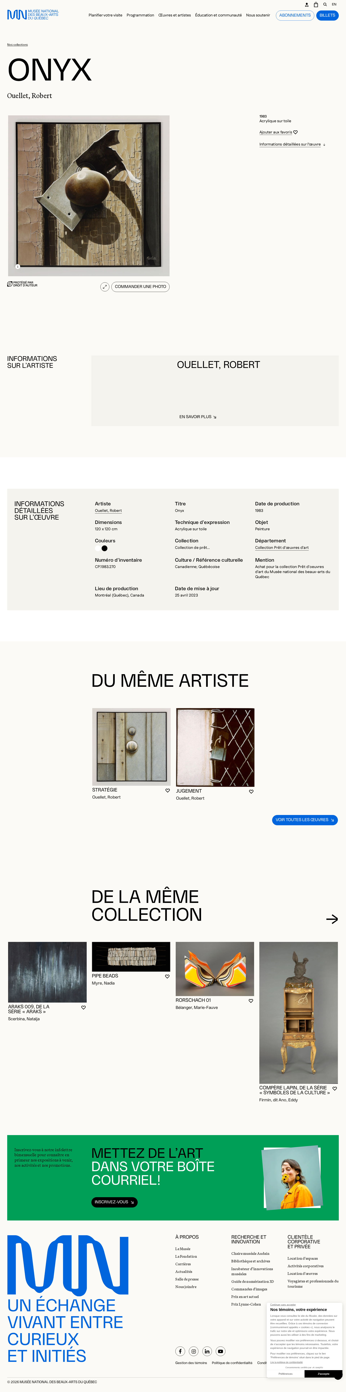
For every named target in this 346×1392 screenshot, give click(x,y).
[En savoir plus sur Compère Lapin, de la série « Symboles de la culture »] (298, 1013)
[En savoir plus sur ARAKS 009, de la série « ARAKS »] (47, 972)
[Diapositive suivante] (332, 919)
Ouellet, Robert (108, 510)
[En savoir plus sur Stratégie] (131, 747)
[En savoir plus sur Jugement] (215, 747)
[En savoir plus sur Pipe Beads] (131, 957)
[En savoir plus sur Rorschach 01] (215, 969)
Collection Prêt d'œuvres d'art (282, 547)
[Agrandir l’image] (104, 286)
